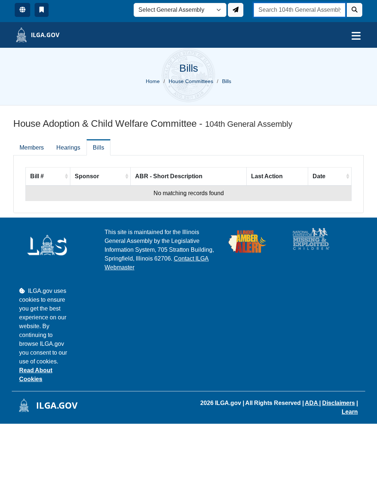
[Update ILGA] (235, 10)
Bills (98, 147)
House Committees (191, 81)
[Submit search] (354, 10)
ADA (312, 403)
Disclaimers (338, 403)
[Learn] (42, 10)
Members (32, 147)
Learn (350, 412)
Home (153, 81)
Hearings (68, 147)
